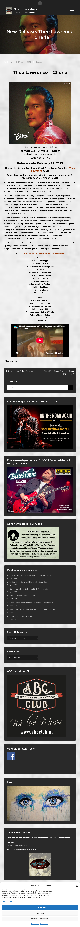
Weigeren (40, 913)
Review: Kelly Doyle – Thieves (20, 616)
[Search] (70, 387)
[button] (77, 885)
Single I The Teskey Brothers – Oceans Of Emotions (59, 372)
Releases (39, 62)
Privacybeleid (44, 924)
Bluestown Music (26, 9)
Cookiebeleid (35, 924)
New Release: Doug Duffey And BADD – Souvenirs (28, 589)
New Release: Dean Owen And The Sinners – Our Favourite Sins (34, 609)
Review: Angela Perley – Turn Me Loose (19, 372)
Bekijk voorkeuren (40, 919)
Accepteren (40, 907)
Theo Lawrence (11, 361)
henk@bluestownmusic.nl (17, 845)
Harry (11, 62)
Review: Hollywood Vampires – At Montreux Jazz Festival (31, 603)
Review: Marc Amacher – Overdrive (22, 596)
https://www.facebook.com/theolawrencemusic (44, 253)
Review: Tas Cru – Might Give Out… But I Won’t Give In (30, 575)
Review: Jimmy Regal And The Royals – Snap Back (28, 582)
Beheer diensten (8, 901)
